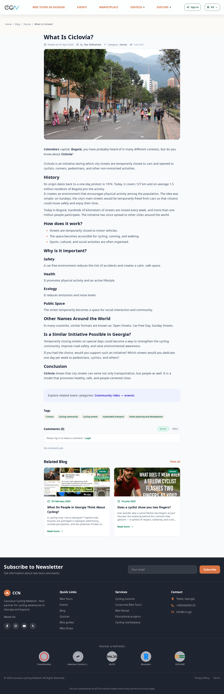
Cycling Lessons (125, 599)
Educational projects (128, 616)
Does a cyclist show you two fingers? (144, 507)
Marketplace (108, 7)
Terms (216, 677)
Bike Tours (66, 599)
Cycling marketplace (127, 622)
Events (82, 7)
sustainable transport (113, 416)
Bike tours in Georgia (49, 7)
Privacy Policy (202, 677)
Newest (163, 428)
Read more (55, 531)
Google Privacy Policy (119, 688)
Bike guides (67, 622)
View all (175, 461)
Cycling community (68, 416)
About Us (9, 617)
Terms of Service (141, 688)
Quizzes (65, 616)
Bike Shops (66, 628)
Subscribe (210, 569)
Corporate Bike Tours (128, 604)
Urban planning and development (146, 416)
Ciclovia (49, 416)
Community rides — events (114, 395)
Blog (18, 24)
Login (88, 438)
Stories (27, 24)
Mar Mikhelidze (92, 44)
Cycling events (90, 416)
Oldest (175, 428)
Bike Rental (122, 610)
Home (8, 24)
